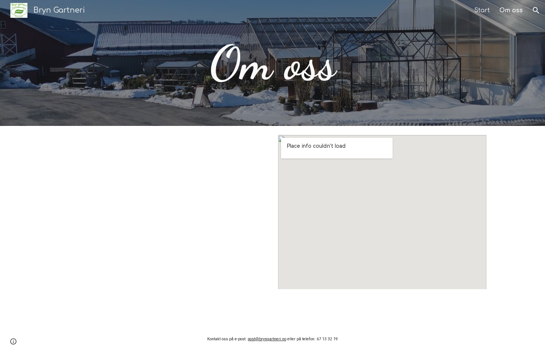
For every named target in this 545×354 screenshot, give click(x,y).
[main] (272, 63)
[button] (536, 10)
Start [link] (482, 10)
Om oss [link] (511, 10)
